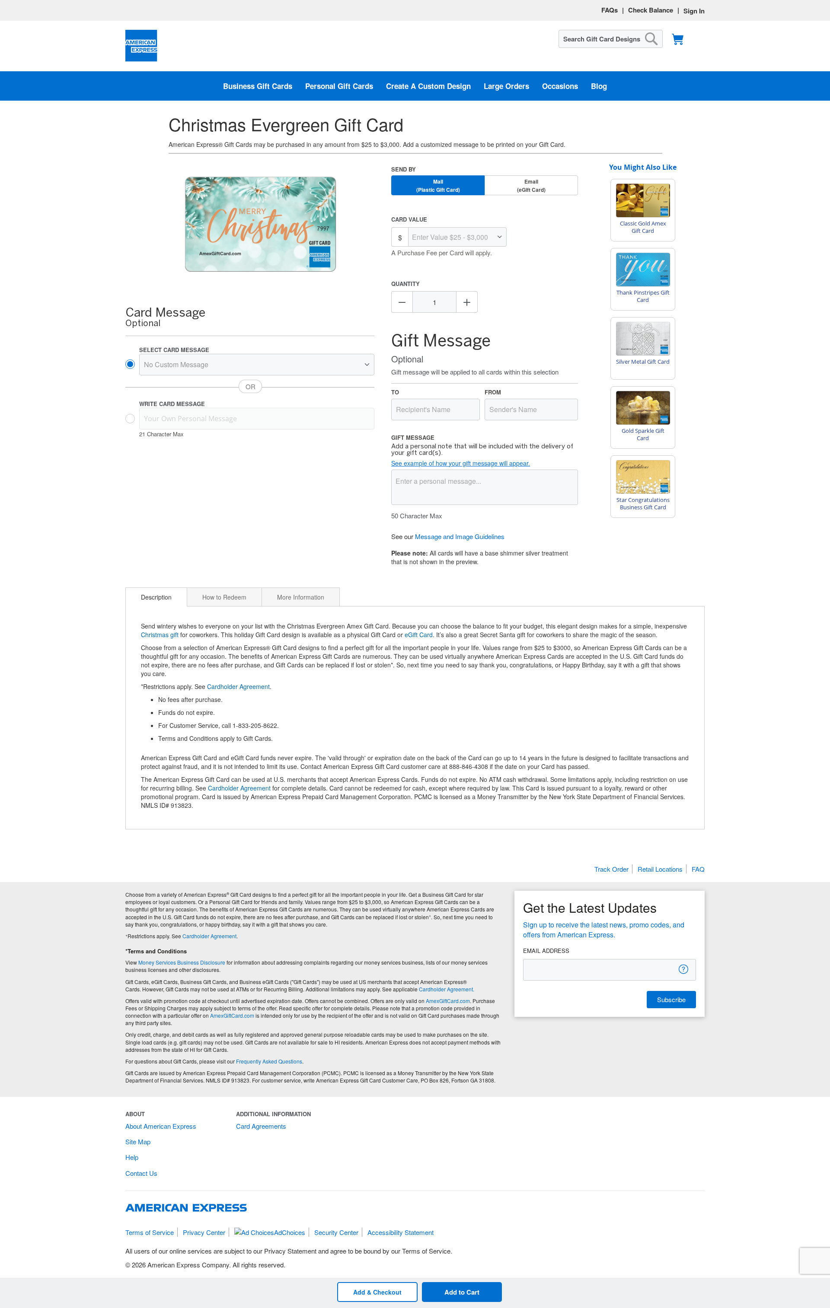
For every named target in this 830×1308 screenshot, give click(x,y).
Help (131, 1157)
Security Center (336, 1232)
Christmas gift (160, 634)
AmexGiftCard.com (448, 1000)
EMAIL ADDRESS (546, 951)
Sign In (694, 11)
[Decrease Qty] (402, 302)
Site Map (137, 1141)
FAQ (698, 868)
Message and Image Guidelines (459, 536)
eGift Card (419, 634)
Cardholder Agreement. (446, 989)
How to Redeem (224, 597)
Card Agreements (261, 1125)
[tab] (156, 596)
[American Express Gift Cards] (141, 46)
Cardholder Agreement (238, 686)
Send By (403, 169)
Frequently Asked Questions (269, 1061)
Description (156, 597)
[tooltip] (684, 969)
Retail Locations (660, 868)
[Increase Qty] (467, 302)
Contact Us (141, 1173)
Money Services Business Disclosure (181, 962)
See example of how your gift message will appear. (460, 463)
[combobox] (611, 39)
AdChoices (289, 1232)
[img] (260, 225)
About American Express (160, 1125)
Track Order (611, 868)
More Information (300, 597)
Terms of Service (149, 1232)
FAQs (609, 10)
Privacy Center (204, 1232)
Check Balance (650, 10)
